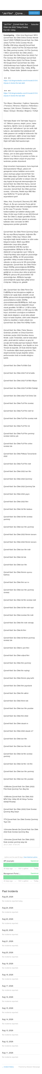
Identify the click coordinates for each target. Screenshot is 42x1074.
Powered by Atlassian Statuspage (29, 1067)
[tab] (6, 865)
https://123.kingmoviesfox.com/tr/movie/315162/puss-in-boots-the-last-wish (21, 81)
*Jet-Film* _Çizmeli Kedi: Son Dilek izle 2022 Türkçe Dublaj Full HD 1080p (16, 27)
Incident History (8, 1067)
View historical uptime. (30, 857)
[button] (34, 13)
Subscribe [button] (34, 24)
